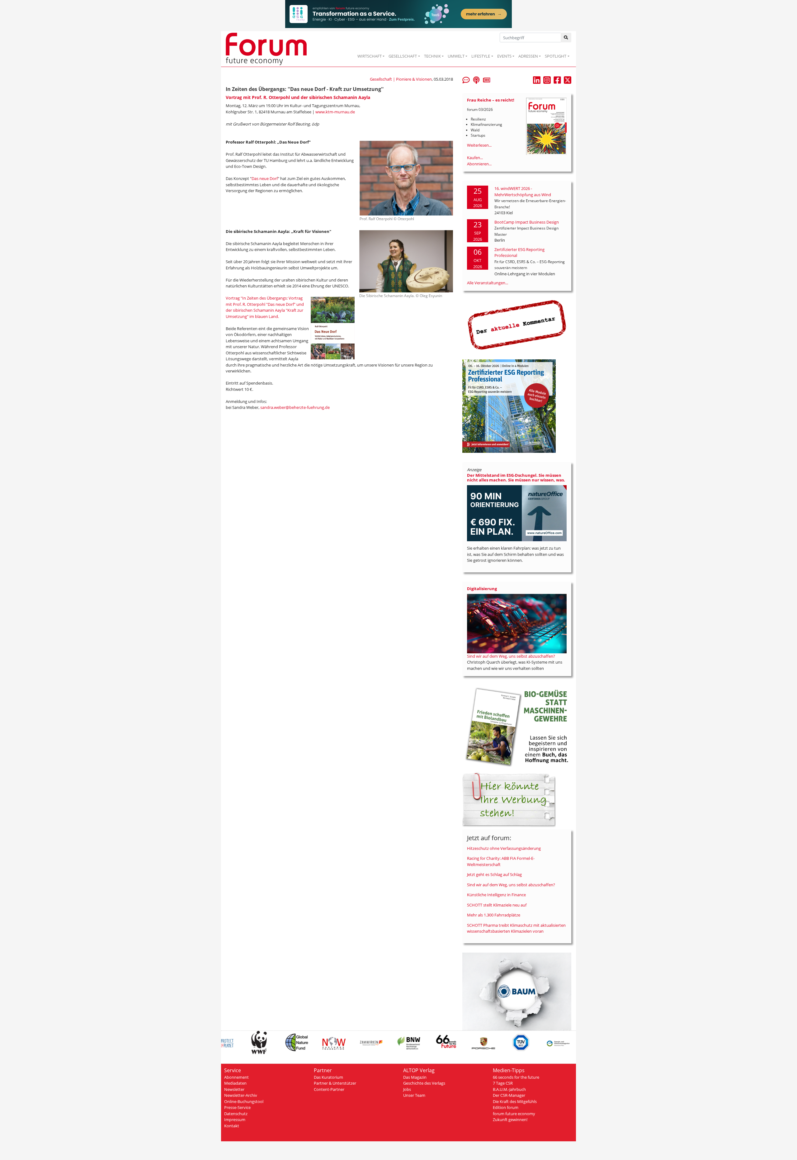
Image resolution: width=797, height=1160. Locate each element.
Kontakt (231, 1126)
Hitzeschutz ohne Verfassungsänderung (504, 848)
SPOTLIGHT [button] (555, 56)
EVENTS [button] (504, 56)
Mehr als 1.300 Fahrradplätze (493, 915)
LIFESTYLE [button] (480, 56)
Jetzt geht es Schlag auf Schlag (494, 874)
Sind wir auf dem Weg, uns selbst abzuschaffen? (511, 656)
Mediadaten (235, 1083)
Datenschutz (236, 1113)
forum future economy (514, 1113)
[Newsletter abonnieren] (486, 79)
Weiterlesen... (479, 145)
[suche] (566, 37)
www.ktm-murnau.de (335, 112)
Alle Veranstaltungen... (487, 283)
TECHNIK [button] (432, 56)
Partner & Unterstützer (335, 1083)
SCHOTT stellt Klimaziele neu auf (496, 905)
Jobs (407, 1089)
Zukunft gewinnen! (510, 1119)
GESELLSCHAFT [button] (403, 56)
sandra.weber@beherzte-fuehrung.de (295, 407)
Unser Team (414, 1095)
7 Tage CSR (503, 1083)
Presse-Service (237, 1107)
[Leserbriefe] (466, 79)
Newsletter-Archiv (240, 1095)
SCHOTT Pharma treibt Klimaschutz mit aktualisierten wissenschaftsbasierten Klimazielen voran (516, 928)
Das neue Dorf (265, 178)
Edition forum (505, 1107)
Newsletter (234, 1089)
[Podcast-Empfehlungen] (476, 79)
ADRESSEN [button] (528, 56)
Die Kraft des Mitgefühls (515, 1101)
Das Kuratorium (328, 1077)
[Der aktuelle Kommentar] (516, 325)
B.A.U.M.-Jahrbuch (509, 1089)
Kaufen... (475, 157)
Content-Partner (329, 1089)
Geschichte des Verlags (424, 1083)
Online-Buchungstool (243, 1101)
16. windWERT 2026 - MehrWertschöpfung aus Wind (522, 191)
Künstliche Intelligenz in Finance (496, 894)
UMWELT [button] (456, 56)
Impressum (234, 1119)
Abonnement (236, 1077)
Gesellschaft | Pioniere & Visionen (401, 79)
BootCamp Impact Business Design (526, 222)
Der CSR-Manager (509, 1095)
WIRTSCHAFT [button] (369, 56)
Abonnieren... (479, 164)
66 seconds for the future (516, 1077)
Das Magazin (415, 1077)
